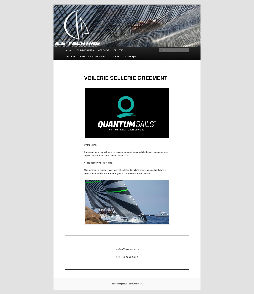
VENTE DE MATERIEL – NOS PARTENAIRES (85, 56)
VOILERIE (114, 56)
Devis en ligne (130, 56)
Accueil (68, 50)
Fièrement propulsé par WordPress (127, 283)
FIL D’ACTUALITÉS (85, 50)
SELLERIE (118, 50)
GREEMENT (103, 50)
